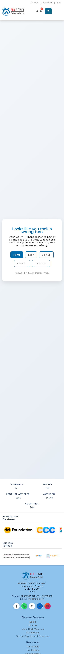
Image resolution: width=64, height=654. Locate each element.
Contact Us (41, 263)
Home (16, 254)
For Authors (32, 646)
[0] (41, 11)
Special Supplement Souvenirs (32, 636)
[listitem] (16, 606)
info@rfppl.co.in (36, 599)
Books (32, 621)
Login (31, 254)
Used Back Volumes (33, 629)
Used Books (32, 632)
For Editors (33, 650)
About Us (22, 263)
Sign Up (46, 254)
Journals (32, 625)
